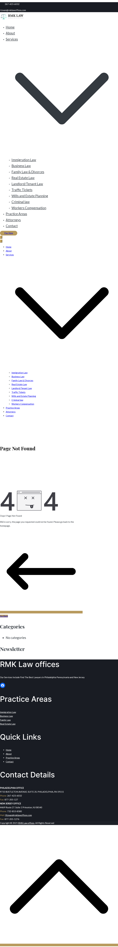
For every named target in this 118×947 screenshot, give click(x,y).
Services (10, 254)
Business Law (21, 166)
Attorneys (13, 220)
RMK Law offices (26, 823)
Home (10, 27)
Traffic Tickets (22, 190)
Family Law (5, 720)
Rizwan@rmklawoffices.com (18, 815)
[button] (62, 154)
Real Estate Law (23, 178)
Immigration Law (24, 160)
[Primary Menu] (1, 237)
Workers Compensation (29, 208)
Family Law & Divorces (28, 172)
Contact (12, 226)
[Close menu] (1, 241)
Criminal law (21, 202)
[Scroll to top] (59, 945)
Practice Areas (16, 214)
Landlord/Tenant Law (27, 184)
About (10, 33)
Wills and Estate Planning (30, 196)
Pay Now (8, 233)
